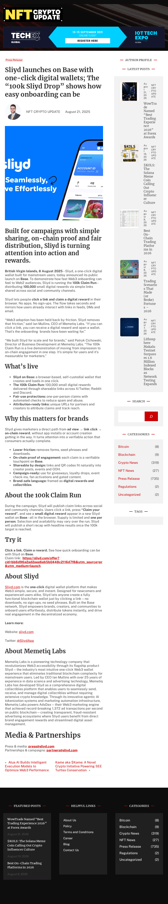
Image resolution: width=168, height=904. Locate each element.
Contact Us (71, 850)
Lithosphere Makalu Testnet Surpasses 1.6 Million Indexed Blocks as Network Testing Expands (150, 361)
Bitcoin (123, 447)
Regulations (127, 487)
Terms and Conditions (78, 832)
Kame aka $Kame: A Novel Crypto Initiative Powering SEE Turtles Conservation (78, 766)
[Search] (151, 416)
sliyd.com (26, 632)
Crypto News (128, 463)
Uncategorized (129, 495)
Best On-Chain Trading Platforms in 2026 (150, 242)
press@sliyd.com (41, 746)
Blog (66, 844)
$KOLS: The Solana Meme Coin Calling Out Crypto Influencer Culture (150, 184)
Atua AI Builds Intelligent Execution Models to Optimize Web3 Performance (27, 766)
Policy (67, 826)
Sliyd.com (12, 587)
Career (68, 838)
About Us (69, 820)
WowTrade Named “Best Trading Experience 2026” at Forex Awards (150, 120)
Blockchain (126, 455)
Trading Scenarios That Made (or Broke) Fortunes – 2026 (150, 296)
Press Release (14, 60)
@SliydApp (25, 641)
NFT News (126, 471)
